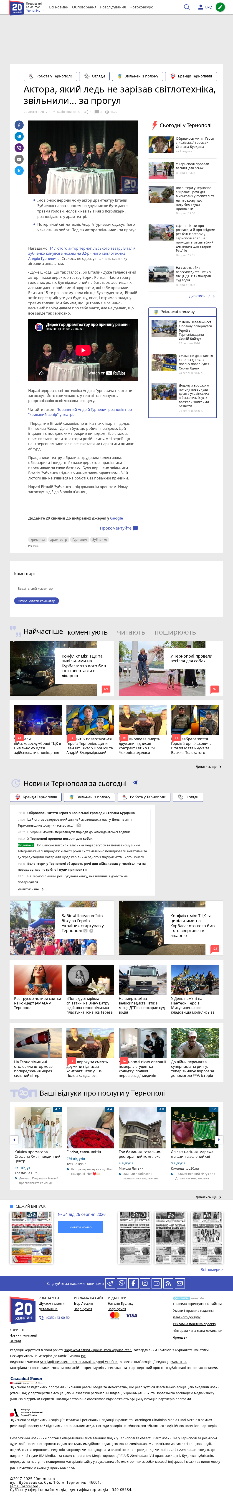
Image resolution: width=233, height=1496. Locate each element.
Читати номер (80, 1227)
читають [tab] (131, 632)
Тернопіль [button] (33, 11)
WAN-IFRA (179, 1362)
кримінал (37, 539)
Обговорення (84, 7)
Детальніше (48, 1309)
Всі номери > (212, 1269)
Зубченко (99, 539)
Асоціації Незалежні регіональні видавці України (79, 1362)
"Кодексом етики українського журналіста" (98, 1350)
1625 (111, 112)
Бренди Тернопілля (195, 76)
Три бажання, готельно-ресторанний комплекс (140, 1154)
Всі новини (58, 7)
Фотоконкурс (141, 7)
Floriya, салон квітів (84, 1152)
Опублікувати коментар (36, 601)
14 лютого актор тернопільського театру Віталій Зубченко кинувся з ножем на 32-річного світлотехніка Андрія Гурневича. (82, 253)
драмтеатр (58, 539)
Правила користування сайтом (197, 1303)
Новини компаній (23, 1335)
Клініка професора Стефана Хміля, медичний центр (38, 1156)
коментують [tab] (88, 632)
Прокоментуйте (119, 528)
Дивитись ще (203, 296)
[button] (135, 783)
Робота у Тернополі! (54, 76)
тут (83, 1356)
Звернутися (83, 1309)
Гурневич (79, 539)
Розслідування (113, 7)
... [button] (159, 7)
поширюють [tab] (175, 632)
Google (116, 518)
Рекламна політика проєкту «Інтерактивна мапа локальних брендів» (197, 1331)
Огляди (98, 76)
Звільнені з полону (141, 76)
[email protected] (25, 1486)
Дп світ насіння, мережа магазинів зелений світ (192, 1154)
